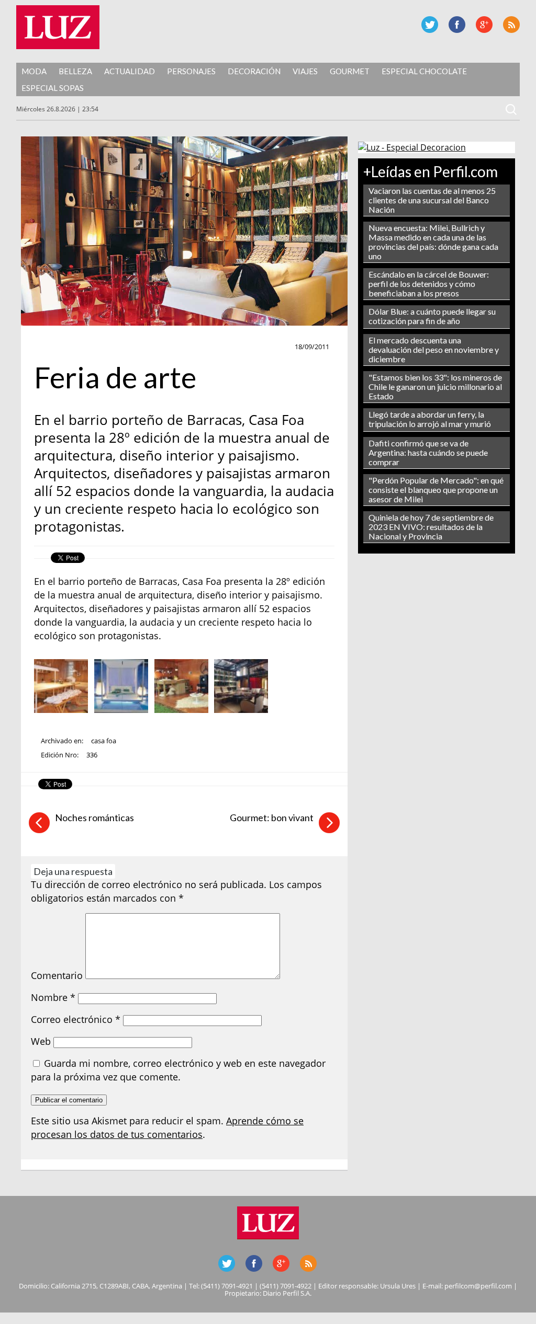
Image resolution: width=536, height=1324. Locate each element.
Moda (34, 71)
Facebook (457, 24)
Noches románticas (94, 817)
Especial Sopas (52, 88)
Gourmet (350, 71)
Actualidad (129, 71)
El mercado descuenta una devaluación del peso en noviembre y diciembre (433, 349)
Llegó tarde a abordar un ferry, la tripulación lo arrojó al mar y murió (429, 419)
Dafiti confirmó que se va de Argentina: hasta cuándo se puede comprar (428, 452)
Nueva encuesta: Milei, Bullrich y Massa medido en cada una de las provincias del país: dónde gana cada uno (433, 242)
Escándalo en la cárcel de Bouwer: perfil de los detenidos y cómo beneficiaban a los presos (428, 283)
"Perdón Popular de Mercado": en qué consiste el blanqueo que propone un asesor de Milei (436, 489)
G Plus (484, 24)
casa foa (103, 740)
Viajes (305, 71)
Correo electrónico (75, 1019)
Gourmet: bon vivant (272, 817)
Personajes (191, 71)
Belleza (75, 71)
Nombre (53, 997)
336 (91, 754)
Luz (57, 27)
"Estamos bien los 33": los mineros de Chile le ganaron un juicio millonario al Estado (435, 386)
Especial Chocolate (424, 71)
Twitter (429, 24)
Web (41, 1041)
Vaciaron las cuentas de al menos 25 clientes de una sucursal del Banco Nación (432, 200)
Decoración (254, 71)
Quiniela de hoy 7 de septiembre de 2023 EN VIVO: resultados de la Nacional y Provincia (431, 526)
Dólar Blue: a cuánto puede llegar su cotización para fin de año (432, 316)
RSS (511, 24)
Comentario (57, 975)
